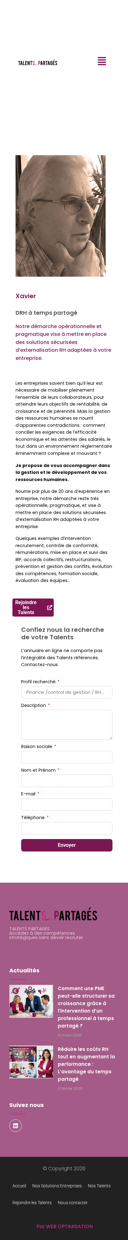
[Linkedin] (15, 1125)
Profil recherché (39, 682)
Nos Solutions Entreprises (57, 1185)
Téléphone (33, 818)
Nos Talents (99, 1185)
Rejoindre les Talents (32, 1202)
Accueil (19, 1185)
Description (34, 705)
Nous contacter (73, 1202)
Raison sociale (37, 747)
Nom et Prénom (39, 770)
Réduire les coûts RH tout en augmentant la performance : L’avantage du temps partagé (86, 1064)
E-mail (29, 794)
